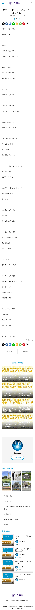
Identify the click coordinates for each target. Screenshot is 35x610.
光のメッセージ (21, 16)
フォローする (18, 457)
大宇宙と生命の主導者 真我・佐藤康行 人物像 (17, 508)
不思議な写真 (8, 496)
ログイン (32, 3)
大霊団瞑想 (7, 514)
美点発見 (7, 524)
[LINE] (13, 23)
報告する (30, 340)
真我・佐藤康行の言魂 (11, 519)
